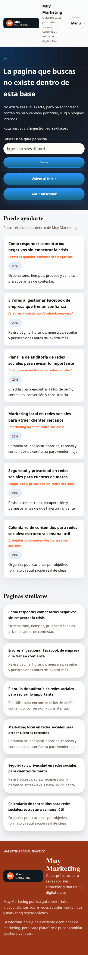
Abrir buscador (44, 194)
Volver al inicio (44, 178)
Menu (76, 23)
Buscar (44, 162)
